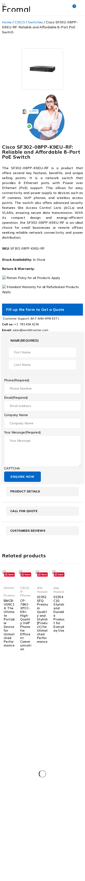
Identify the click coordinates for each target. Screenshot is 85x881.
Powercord (11, 595)
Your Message (22, 432)
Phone (17, 380)
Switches (35, 22)
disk (39, 587)
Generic (9, 587)
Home (7, 22)
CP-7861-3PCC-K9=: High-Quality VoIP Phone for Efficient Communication (25, 625)
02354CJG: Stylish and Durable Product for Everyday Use (59, 613)
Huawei (42, 591)
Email (16, 398)
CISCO (20, 22)
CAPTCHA (12, 468)
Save (11, 574)
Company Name (16, 415)
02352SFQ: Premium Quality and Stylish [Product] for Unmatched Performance (42, 619)
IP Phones (25, 593)
